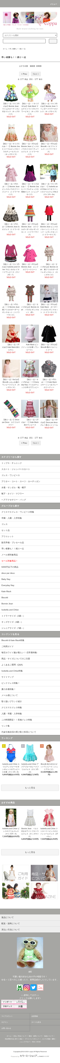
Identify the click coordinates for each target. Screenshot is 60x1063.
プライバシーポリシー (32, 1039)
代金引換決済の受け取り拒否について (18, 732)
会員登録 (34, 1016)
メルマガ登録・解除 (48, 1039)
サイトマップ (7, 677)
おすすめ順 (23, 66)
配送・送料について (35, 1036)
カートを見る (36, 1022)
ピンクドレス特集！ (10, 683)
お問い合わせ (6, 1028)
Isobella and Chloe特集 (12, 671)
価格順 (32, 66)
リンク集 (5, 726)
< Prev (24, 74)
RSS (33, 1042)
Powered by (15, 1056)
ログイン (4, 1022)
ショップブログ (25, 1042)
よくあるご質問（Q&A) (12, 665)
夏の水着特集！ (8, 689)
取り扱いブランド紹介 (11, 701)
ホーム (5, 49)
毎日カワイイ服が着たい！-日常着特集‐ (19, 652)
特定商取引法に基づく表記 (13, 1039)
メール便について (9, 695)
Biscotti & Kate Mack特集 (12, 640)
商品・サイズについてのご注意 (15, 658)
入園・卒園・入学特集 (11, 713)
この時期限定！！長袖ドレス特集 (16, 720)
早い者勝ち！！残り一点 (17, 49)
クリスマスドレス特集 (11, 707)
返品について (48, 1036)
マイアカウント (7, 1016)
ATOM (38, 1042)
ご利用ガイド (7, 646)
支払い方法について (20, 1036)
